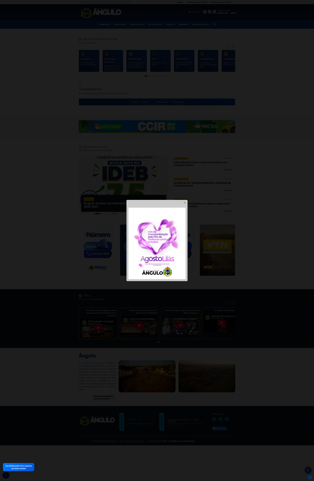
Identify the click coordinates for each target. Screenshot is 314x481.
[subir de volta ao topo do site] (310, 477)
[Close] (185, 203)
